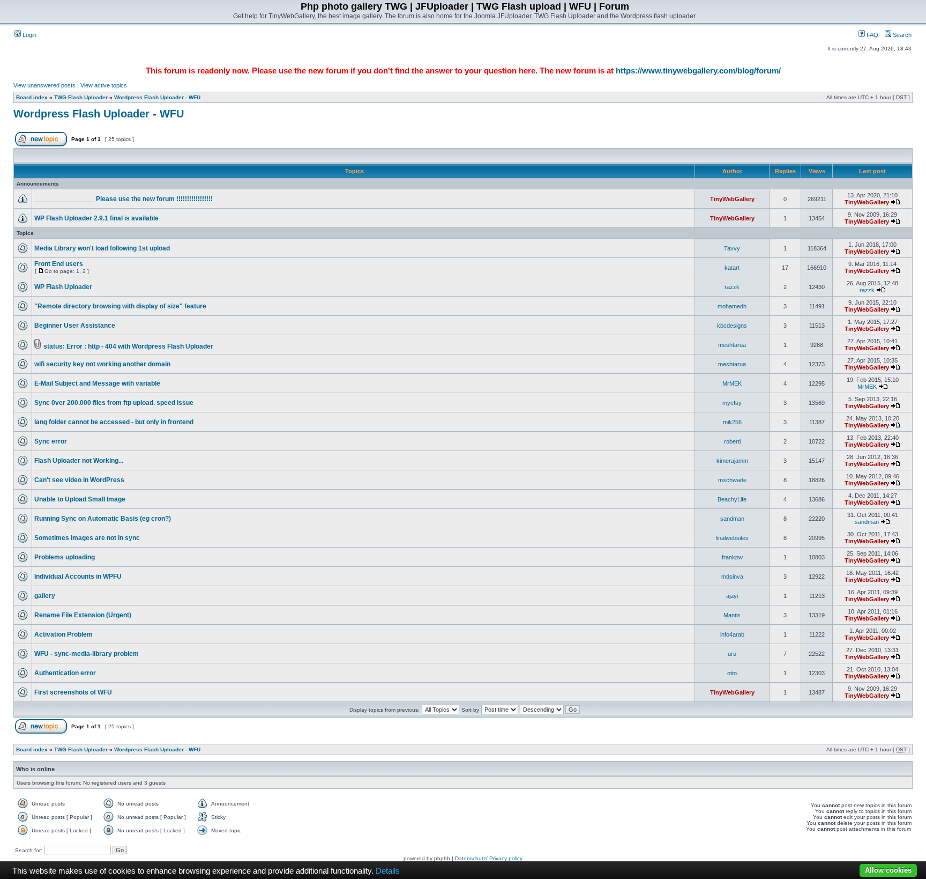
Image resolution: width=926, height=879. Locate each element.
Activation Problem (63, 634)
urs (732, 654)
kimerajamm (732, 460)
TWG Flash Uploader (81, 97)
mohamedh (732, 306)
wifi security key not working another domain (102, 364)
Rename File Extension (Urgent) (82, 615)
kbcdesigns (732, 325)
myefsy (732, 403)
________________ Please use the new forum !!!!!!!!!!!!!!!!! (123, 199)
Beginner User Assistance (74, 325)
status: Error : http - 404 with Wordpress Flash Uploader (128, 346)
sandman (732, 518)
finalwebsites (732, 538)
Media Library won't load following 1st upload (102, 248)
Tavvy (732, 248)
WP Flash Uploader (63, 287)
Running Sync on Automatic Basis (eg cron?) (102, 518)
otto (732, 673)
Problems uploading (64, 557)
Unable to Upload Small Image (79, 499)
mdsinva (732, 576)
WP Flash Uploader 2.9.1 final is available (96, 218)
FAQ (871, 35)
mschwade (732, 480)
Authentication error (65, 673)
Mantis (732, 615)
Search (901, 35)
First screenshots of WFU (73, 692)
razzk (732, 287)
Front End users (58, 264)
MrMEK (732, 383)
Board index (32, 97)
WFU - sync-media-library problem (86, 654)
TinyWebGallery (732, 199)
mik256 (732, 422)
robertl (732, 441)
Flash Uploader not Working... (78, 460)
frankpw (732, 557)
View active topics (103, 85)
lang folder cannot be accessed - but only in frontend (113, 422)
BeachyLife (732, 499)
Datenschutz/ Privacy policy (488, 858)
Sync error (50, 441)
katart (732, 267)
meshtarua (732, 345)
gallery (44, 596)
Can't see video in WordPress (79, 480)
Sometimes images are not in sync (87, 538)
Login (28, 35)
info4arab (732, 634)
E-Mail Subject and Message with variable (97, 383)
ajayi (732, 596)
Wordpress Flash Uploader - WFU (157, 97)
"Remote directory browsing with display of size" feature (120, 306)
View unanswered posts (44, 85)
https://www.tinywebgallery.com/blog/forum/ (698, 70)
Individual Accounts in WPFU (78, 576)
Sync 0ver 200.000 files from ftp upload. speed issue (113, 403)
